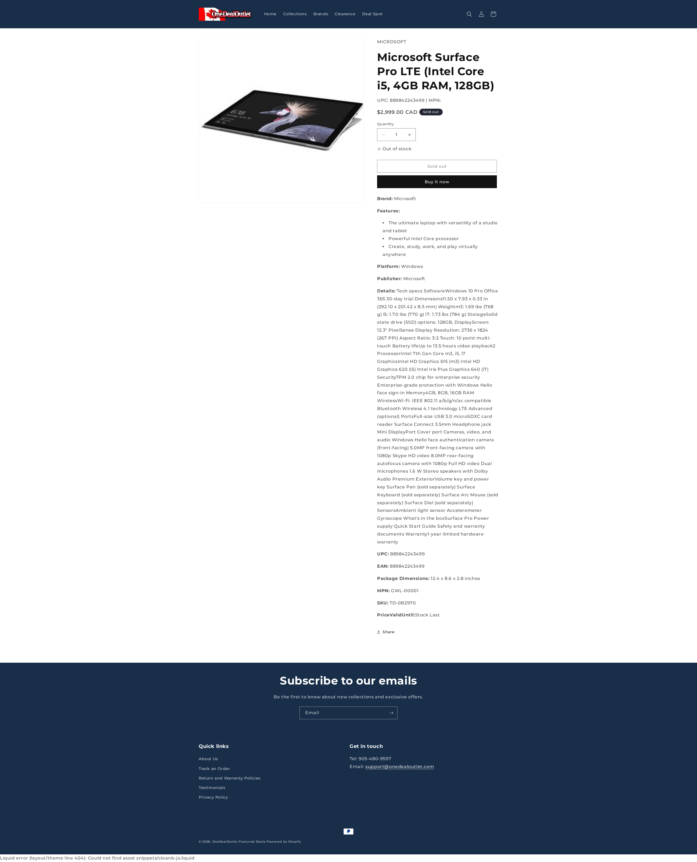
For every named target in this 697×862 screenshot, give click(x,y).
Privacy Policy (213, 797)
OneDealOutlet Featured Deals (239, 841)
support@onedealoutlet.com (399, 766)
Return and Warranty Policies (230, 778)
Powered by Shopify (284, 841)
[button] (469, 14)
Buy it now (437, 181)
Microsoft (391, 41)
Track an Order (214, 768)
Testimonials (212, 787)
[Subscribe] (391, 713)
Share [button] (389, 631)
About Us (208, 758)
